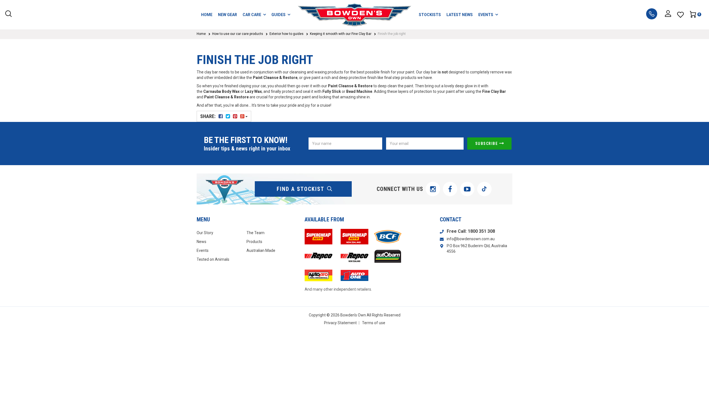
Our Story (205, 233)
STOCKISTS (430, 14)
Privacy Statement (340, 323)
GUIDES (278, 14)
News (201, 241)
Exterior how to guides (286, 34)
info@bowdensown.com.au (471, 239)
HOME (206, 14)
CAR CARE (252, 14)
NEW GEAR (227, 14)
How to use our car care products (237, 34)
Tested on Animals (213, 259)
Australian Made (260, 250)
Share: (208, 116)
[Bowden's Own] (354, 14)
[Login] (668, 15)
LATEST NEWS (459, 14)
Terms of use (373, 323)
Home (201, 34)
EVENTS (485, 14)
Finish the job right (392, 34)
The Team (255, 233)
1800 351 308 (481, 231)
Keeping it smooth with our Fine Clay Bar (340, 34)
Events (203, 250)
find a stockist (300, 189)
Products (254, 241)
